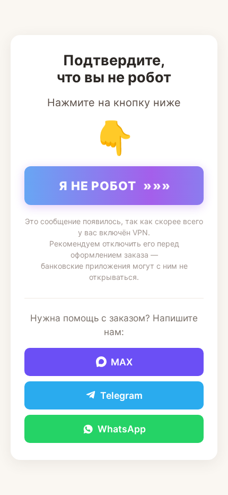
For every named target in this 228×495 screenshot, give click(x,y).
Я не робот (115, 185)
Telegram (121, 395)
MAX (122, 362)
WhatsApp (122, 428)
